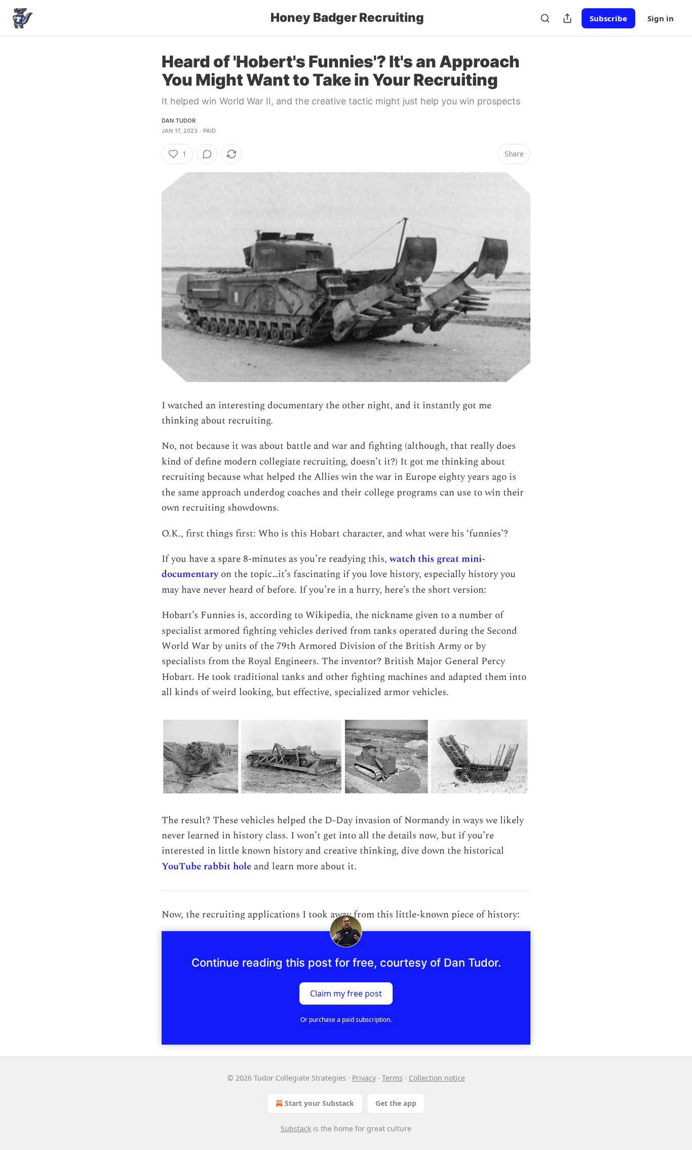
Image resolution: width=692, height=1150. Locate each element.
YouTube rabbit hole (206, 866)
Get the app (395, 1103)
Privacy (364, 1078)
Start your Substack (319, 1103)
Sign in (660, 18)
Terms (392, 1078)
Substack (296, 1128)
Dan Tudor (179, 120)
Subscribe (608, 18)
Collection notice (437, 1078)
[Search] (545, 18)
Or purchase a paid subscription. (346, 1019)
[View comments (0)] (207, 154)
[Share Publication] (567, 18)
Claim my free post (346, 993)
